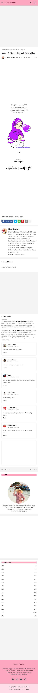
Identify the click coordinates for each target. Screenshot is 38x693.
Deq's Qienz (11, 345)
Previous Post (6, 469)
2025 (19, 566)
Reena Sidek (11, 408)
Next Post (33, 469)
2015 (19, 599)
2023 (19, 572)
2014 (19, 602)
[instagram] (25, 679)
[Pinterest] (22, 221)
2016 (19, 595)
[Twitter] (15, 221)
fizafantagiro (11, 360)
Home (3, 49)
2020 (19, 582)
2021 (19, 579)
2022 (19, 576)
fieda (9, 375)
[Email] (26, 221)
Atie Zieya (11, 393)
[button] (2, 2)
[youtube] (21, 679)
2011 (19, 612)
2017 (19, 592)
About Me (17, 689)
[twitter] (17, 679)
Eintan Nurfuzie (13, 229)
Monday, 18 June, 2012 (13, 346)
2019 (19, 585)
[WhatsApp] (19, 221)
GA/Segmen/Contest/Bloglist (15, 49)
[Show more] (29, 221)
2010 (19, 615)
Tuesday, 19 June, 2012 (13, 409)
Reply (5, 352)
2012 (19, 609)
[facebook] (12, 679)
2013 (19, 605)
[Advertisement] (19, 26)
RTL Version (25, 689)
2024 (19, 569)
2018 (19, 589)
